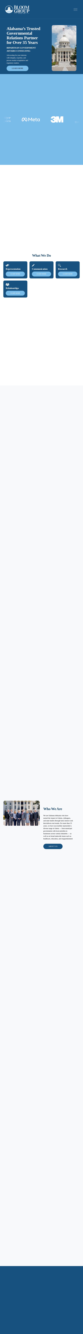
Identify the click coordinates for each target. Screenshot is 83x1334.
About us (53, 846)
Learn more (17, 68)
